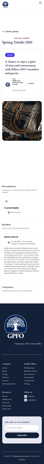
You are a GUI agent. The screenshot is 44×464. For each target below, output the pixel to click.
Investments (29, 377)
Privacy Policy (22, 459)
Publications (7, 399)
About (4, 371)
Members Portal (30, 371)
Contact (5, 380)
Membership (29, 368)
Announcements (9, 384)
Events (4, 396)
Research (5, 402)
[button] (40, 2)
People (5, 374)
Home (4, 368)
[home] (5, 3)
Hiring (27, 384)
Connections (29, 380)
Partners (5, 377)
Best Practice (29, 374)
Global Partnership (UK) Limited (21, 456)
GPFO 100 (6, 409)
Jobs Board (6, 406)
